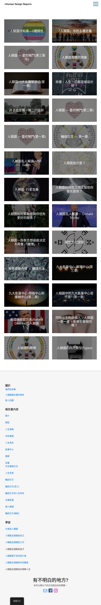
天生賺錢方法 (11, 466)
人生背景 (9, 473)
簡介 (7, 415)
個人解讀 (9, 506)
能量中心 (9, 449)
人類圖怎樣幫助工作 (14, 542)
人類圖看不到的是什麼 (15, 555)
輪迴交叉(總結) (12, 513)
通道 (7, 456)
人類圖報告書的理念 (14, 394)
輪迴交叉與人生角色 (14, 493)
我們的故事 (10, 389)
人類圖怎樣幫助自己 (14, 535)
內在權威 (9, 436)
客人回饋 (9, 400)
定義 (7, 462)
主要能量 (9, 499)
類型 (7, 422)
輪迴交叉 (9, 479)
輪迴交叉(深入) (12, 486)
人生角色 (9, 442)
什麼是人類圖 (11, 528)
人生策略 (9, 429)
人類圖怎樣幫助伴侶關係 (16, 562)
